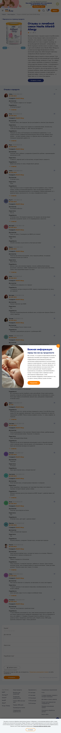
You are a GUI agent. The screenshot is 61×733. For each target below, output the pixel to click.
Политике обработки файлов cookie (42, 726)
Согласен (30, 729)
